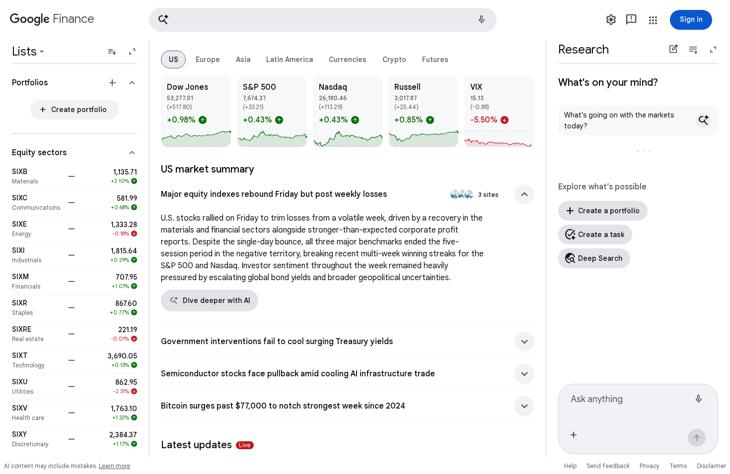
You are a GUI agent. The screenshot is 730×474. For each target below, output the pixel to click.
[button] (323, 20)
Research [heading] (583, 49)
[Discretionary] (37, 439)
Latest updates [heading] (206, 445)
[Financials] (37, 282)
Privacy (649, 466)
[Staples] (37, 308)
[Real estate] (37, 334)
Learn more (114, 466)
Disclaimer (711, 466)
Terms (678, 466)
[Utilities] (37, 387)
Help (570, 466)
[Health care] (37, 413)
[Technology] (37, 360)
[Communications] (37, 203)
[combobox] (630, 403)
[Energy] (37, 229)
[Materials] (37, 176)
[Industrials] (37, 255)
